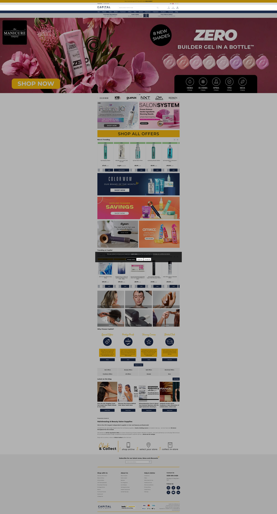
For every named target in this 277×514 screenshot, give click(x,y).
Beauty (104, 11)
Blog (176, 11)
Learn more (134, 254)
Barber (116, 11)
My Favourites (106, 3)
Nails (110, 11)
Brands (141, 11)
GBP (171, 3)
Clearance (155, 11)
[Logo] (103, 7)
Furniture (123, 11)
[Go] (157, 7)
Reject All (140, 259)
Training (170, 11)
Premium (147, 11)
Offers (129, 11)
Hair (99, 11)
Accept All (147, 259)
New (135, 11)
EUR (176, 3)
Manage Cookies (131, 259)
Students (163, 11)
